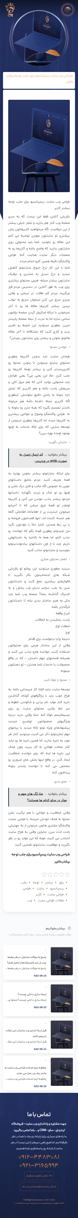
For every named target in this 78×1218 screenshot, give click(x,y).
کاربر (38, 895)
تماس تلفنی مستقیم (37, 1176)
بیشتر (49, 883)
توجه (36, 883)
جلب (24, 883)
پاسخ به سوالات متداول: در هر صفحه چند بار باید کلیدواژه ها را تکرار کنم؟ (26, 960)
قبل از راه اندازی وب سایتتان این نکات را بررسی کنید (26, 1033)
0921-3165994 (39, 1164)
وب (29, 901)
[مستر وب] (10, 9)
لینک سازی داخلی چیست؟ (32, 994)
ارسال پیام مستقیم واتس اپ (40, 1187)
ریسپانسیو (57, 889)
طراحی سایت (55, 895)
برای (61, 883)
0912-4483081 (39, 1156)
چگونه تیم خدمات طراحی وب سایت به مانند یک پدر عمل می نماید (25, 1070)
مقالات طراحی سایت (51, 901)
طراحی (27, 889)
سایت (40, 889)
